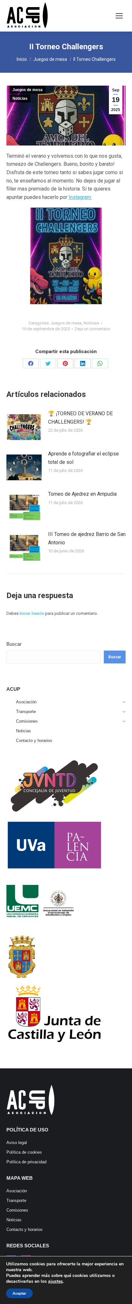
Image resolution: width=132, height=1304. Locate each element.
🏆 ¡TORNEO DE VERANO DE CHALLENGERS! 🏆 (80, 417)
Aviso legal (16, 1142)
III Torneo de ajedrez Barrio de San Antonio (87, 538)
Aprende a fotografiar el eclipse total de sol (83, 458)
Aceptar (19, 1293)
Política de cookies (24, 1152)
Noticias (20, 98)
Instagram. (80, 197)
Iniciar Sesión (32, 613)
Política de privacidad (26, 1161)
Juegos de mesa (27, 90)
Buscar (13, 644)
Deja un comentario (93, 328)
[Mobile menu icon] (119, 15)
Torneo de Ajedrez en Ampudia (82, 494)
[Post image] (24, 425)
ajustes (55, 1281)
